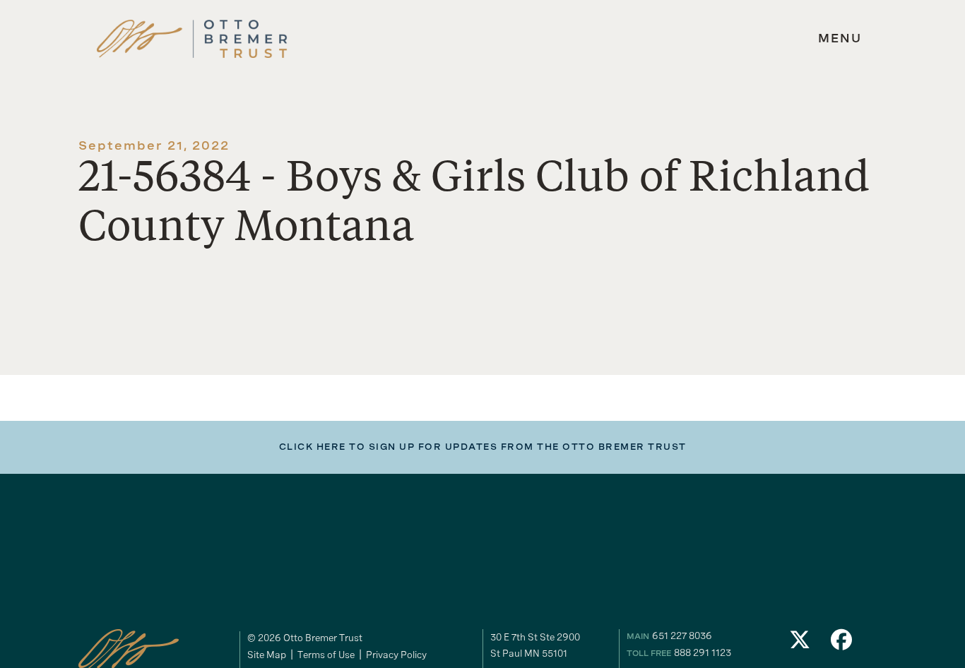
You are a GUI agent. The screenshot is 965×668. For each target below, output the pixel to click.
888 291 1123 (702, 652)
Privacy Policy (396, 654)
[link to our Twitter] (799, 643)
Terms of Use (326, 654)
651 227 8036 (682, 635)
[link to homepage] (192, 39)
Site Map (266, 654)
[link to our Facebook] (842, 643)
